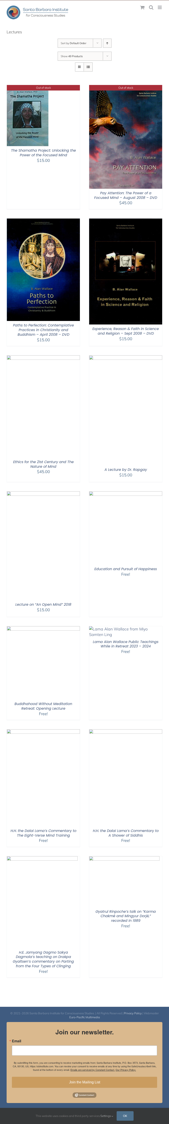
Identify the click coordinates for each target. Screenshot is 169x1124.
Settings (106, 1116)
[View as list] (88, 67)
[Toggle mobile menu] (160, 7)
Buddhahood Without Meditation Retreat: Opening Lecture (43, 706)
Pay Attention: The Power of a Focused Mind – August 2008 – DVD (125, 195)
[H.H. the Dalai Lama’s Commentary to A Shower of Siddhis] (125, 732)
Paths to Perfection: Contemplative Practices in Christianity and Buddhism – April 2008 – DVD (43, 330)
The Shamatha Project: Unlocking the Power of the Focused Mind (43, 153)
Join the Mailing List (84, 1082)
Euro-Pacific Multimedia (84, 1017)
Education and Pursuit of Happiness (125, 568)
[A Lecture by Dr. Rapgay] (125, 358)
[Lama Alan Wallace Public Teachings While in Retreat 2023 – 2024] (125, 629)
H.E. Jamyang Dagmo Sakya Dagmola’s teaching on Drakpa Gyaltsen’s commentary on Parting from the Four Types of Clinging (43, 959)
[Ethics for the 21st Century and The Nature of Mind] (43, 358)
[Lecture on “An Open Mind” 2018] (43, 494)
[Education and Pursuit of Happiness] (125, 494)
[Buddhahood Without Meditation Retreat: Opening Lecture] (43, 629)
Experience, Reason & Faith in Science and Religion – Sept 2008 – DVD (125, 331)
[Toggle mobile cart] (142, 7)
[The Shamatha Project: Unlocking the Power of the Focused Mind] (27, 87)
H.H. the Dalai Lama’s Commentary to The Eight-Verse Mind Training (43, 833)
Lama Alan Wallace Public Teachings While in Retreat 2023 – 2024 (125, 644)
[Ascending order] (107, 43)
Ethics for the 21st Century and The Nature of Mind (43, 464)
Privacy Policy (133, 1013)
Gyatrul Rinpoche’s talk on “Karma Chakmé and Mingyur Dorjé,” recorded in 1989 (126, 916)
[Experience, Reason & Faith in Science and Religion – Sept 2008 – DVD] (125, 221)
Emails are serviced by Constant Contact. (92, 1069)
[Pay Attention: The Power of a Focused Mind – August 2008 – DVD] (125, 87)
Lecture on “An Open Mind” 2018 (43, 604)
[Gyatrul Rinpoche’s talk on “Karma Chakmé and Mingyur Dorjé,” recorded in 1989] (124, 859)
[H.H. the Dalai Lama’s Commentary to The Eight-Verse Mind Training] (43, 732)
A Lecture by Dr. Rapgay (126, 469)
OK (125, 1116)
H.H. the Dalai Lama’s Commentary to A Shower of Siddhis (126, 833)
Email (16, 1041)
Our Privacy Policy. (126, 1069)
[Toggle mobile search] (151, 7)
